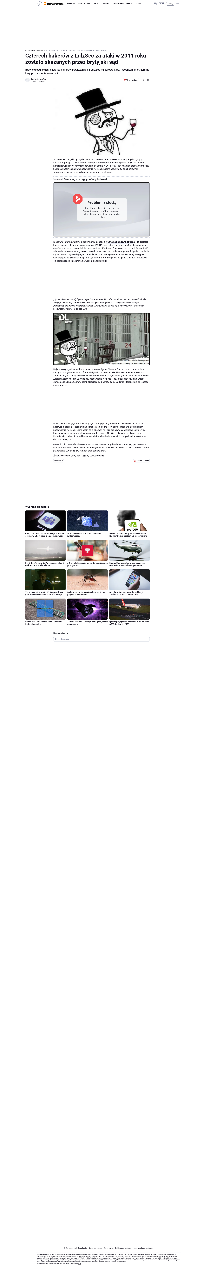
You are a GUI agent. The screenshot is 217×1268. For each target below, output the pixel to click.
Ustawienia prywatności (143, 1248)
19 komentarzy (132, 80)
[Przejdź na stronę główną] (40, 5)
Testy (95, 4)
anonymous (58, 461)
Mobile (70, 4)
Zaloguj (170, 4)
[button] (161, 3)
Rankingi (105, 4)
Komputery (83, 4)
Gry (137, 4)
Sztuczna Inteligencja (122, 4)
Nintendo (91, 251)
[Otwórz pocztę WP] (155, 4)
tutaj (79, 1263)
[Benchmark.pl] (55, 4)
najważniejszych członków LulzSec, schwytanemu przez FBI (98, 254)
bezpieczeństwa (109, 162)
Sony (83, 251)
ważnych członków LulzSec (119, 242)
